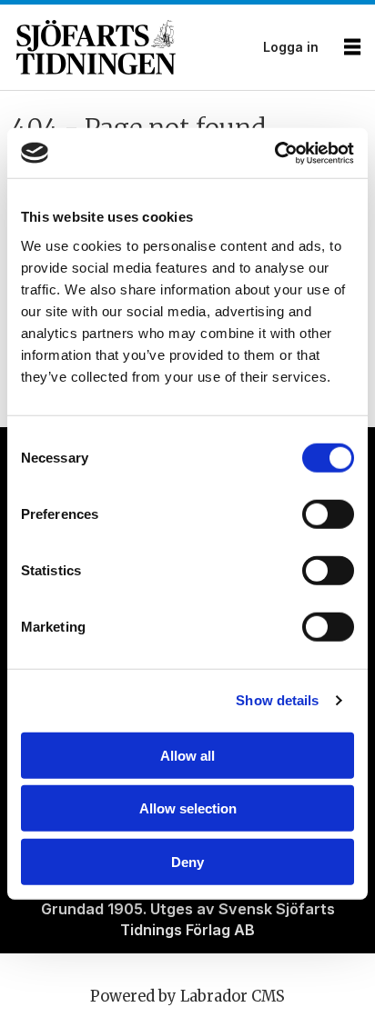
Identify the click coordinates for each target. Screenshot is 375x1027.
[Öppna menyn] (352, 48)
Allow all (187, 755)
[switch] (328, 514)
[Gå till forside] (134, 47)
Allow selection (188, 808)
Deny (187, 861)
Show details (277, 700)
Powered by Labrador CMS (187, 996)
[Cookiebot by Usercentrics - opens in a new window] (274, 153)
